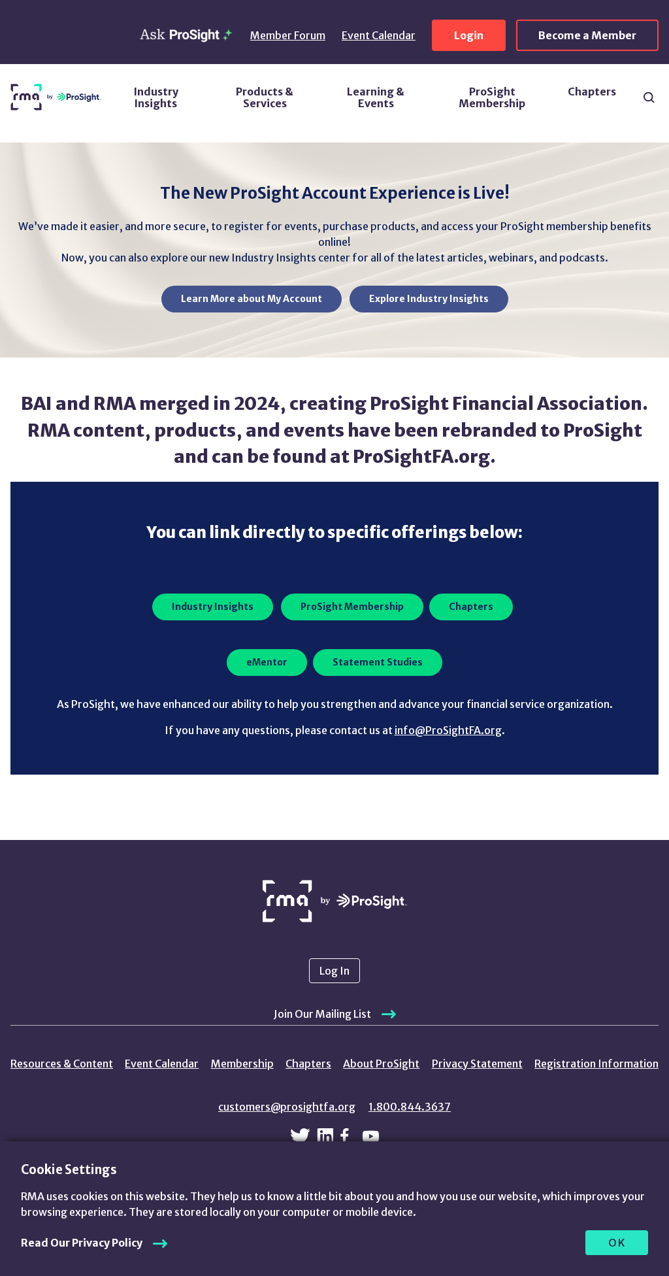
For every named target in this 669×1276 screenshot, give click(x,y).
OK (617, 1242)
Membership (242, 1063)
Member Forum (287, 35)
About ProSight (381, 1063)
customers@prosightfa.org (286, 1106)
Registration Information (596, 1063)
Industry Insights (155, 97)
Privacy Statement (477, 1063)
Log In (334, 970)
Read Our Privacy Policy (81, 1242)
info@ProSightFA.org (448, 730)
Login (468, 35)
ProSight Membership (492, 97)
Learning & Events (375, 97)
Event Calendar (379, 35)
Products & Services (264, 97)
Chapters (592, 91)
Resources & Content (61, 1063)
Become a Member (587, 35)
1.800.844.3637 (409, 1106)
